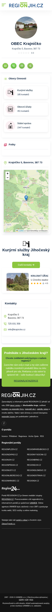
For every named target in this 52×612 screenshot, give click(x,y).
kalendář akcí (30, 409)
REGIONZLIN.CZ (34, 465)
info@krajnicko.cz (16, 329)
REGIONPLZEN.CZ (9, 449)
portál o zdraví (22, 520)
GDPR (21, 600)
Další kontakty (25, 265)
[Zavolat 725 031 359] (13, 66)
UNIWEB (33, 503)
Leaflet (20, 230)
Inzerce (5, 436)
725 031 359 (14, 324)
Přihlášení (13, 436)
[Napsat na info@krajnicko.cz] (22, 66)
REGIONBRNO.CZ (34, 460)
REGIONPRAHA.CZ (10, 465)
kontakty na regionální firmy (13, 409)
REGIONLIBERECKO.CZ (12, 475)
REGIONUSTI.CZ (9, 470)
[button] (26, 198)
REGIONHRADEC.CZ (10, 481)
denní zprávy (15, 405)
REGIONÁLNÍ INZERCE (26, 381)
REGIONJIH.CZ (8, 460)
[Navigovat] (5, 66)
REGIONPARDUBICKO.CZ (38, 449)
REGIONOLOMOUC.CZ (36, 470)
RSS (42, 436)
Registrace (22, 436)
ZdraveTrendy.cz (8, 524)
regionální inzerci (8, 417)
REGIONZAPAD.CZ (10, 455)
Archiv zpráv (33, 436)
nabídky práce (42, 409)
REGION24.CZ (33, 481)
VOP (26, 600)
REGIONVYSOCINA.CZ (36, 455)
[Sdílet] (30, 66)
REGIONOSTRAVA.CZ (36, 475)
